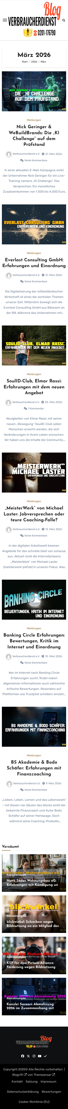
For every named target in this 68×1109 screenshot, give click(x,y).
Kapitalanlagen (16, 875)
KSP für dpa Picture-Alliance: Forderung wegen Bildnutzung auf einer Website (31, 967)
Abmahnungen (16, 916)
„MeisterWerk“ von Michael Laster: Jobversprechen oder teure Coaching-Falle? (34, 514)
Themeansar (42, 1075)
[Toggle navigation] (5, 20)
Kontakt (17, 1081)
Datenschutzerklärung (23, 1091)
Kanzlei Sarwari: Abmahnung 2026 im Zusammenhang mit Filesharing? (30, 1008)
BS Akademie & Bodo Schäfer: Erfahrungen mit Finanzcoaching (34, 768)
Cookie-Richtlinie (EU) (34, 1102)
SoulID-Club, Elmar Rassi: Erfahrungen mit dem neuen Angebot (34, 387)
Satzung (32, 1081)
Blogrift (17, 1075)
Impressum (48, 1081)
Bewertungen (51, 1091)
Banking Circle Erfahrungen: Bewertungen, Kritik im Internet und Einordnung (34, 641)
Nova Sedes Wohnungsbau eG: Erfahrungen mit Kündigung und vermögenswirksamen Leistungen (33, 885)
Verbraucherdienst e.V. (26, 153)
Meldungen (34, 120)
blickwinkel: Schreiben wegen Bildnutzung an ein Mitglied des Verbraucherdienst (33, 926)
